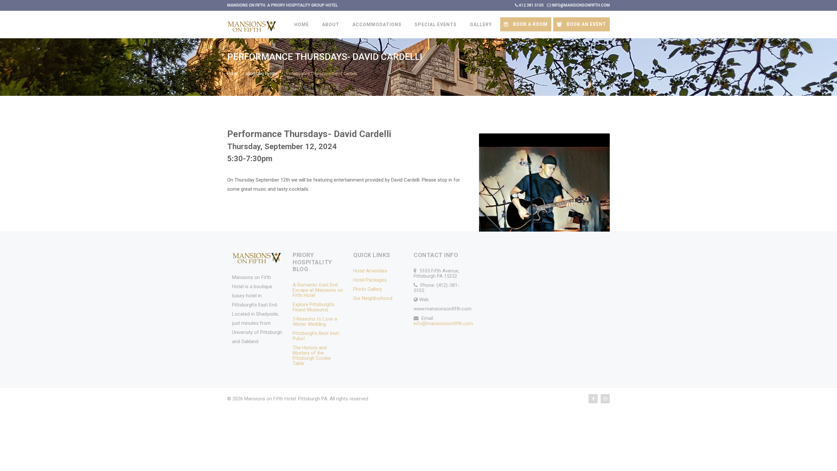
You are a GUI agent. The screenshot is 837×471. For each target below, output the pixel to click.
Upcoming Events (261, 73)
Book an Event (585, 24)
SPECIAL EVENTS (436, 24)
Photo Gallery (367, 289)
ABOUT (330, 24)
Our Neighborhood (372, 298)
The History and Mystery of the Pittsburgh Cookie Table (312, 355)
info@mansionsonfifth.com (443, 323)
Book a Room (530, 24)
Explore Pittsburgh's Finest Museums (313, 307)
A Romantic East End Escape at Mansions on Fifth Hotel (318, 290)
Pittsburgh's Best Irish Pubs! (316, 335)
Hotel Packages (370, 280)
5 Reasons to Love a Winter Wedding (315, 321)
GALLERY (481, 24)
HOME (301, 24)
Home (232, 73)
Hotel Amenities (370, 271)
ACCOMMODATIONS (376, 24)
